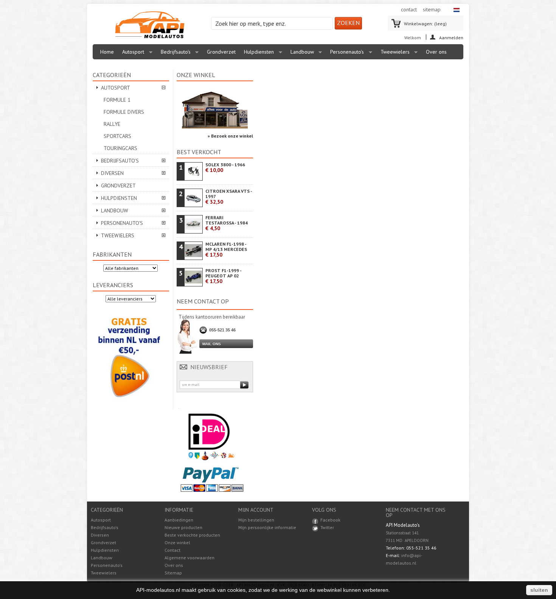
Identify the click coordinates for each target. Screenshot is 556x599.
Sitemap (173, 573)
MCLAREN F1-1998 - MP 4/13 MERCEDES (226, 249)
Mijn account (255, 509)
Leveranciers (113, 285)
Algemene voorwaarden (189, 557)
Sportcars (117, 136)
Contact (172, 550)
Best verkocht (199, 152)
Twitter (327, 527)
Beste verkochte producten (192, 535)
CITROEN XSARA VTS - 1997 (228, 197)
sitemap (432, 9)
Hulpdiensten (257, 53)
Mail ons (211, 344)
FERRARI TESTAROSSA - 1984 (226, 223)
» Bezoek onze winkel (230, 136)
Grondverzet (221, 51)
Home (107, 51)
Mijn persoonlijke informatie (267, 527)
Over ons (436, 51)
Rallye (112, 124)
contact (409, 9)
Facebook (330, 520)
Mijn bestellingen (256, 520)
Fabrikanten (112, 254)
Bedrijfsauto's (174, 53)
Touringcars (120, 148)
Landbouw (300, 53)
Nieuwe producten (183, 527)
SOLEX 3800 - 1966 (225, 167)
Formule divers (124, 111)
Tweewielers (393, 53)
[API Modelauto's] (150, 25)
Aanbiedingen (179, 520)
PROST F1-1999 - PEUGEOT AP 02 (223, 276)
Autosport (131, 53)
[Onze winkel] (215, 127)
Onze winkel (196, 75)
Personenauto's (345, 53)
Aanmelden (451, 37)
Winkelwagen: (425, 23)
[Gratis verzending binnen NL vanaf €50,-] (129, 403)
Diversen (112, 173)
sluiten (539, 590)
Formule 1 (117, 99)
